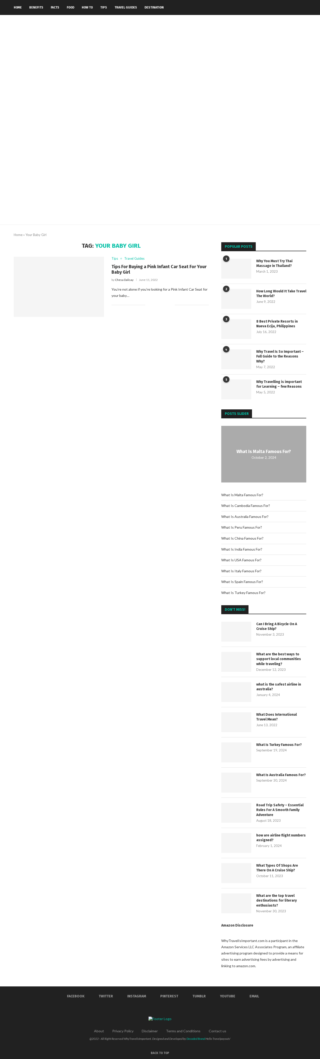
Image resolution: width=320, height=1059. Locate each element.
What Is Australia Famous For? (244, 516)
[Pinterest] (281, 7)
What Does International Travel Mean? (276, 717)
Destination (154, 7)
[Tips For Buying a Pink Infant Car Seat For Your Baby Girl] (59, 287)
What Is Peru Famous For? (241, 527)
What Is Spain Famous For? (242, 582)
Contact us (217, 1031)
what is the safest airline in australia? (278, 687)
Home (18, 7)
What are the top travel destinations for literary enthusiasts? (276, 901)
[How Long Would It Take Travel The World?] (236, 299)
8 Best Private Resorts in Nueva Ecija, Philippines (277, 324)
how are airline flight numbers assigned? (281, 837)
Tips (103, 7)
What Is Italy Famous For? (241, 571)
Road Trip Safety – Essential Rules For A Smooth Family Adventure (280, 810)
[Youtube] (291, 7)
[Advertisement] (160, 187)
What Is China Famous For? (242, 538)
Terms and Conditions (183, 1031)
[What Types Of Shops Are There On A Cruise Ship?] (236, 873)
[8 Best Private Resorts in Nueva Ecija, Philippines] (236, 329)
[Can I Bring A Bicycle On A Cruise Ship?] (236, 632)
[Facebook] (265, 7)
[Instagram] (275, 7)
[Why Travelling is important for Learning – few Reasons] (236, 389)
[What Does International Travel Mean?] (236, 722)
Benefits (36, 7)
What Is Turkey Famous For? (243, 592)
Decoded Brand (195, 1039)
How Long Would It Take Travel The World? (281, 293)
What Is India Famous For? (241, 549)
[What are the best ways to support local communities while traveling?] (236, 662)
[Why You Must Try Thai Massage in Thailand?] (236, 269)
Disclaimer (150, 1031)
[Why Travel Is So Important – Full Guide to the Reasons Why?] (236, 359)
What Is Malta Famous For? (263, 451)
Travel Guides (125, 7)
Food (70, 7)
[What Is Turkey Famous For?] (236, 752)
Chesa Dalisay (124, 280)
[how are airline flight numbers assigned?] (236, 843)
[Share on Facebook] (155, 305)
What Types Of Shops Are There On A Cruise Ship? (277, 868)
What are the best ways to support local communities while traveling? (278, 659)
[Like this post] (149, 305)
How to (87, 7)
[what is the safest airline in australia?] (236, 692)
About (99, 1031)
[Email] (296, 7)
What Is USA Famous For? (241, 560)
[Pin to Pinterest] (165, 305)
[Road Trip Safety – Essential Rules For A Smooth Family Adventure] (236, 813)
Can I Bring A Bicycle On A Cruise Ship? (276, 626)
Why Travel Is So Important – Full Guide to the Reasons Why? (280, 356)
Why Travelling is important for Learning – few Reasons (279, 384)
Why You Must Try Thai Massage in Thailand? (274, 263)
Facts (55, 7)
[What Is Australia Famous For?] (236, 783)
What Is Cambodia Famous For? (245, 505)
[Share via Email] (171, 305)
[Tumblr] (286, 7)
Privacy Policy (123, 1031)
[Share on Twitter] (160, 305)
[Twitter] (270, 7)
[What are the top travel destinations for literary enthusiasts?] (236, 903)
